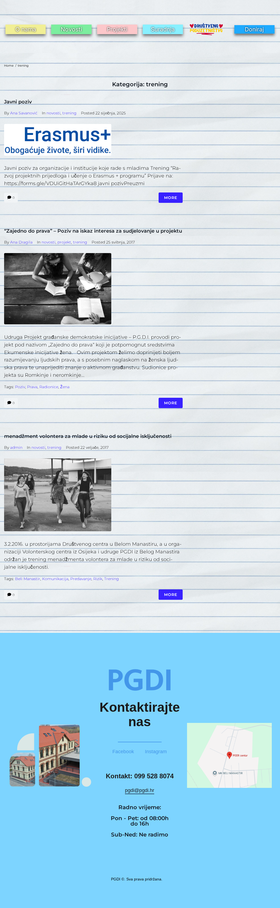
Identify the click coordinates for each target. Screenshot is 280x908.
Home (9, 65)
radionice (48, 386)
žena (64, 386)
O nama (25, 29)
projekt (64, 242)
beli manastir (27, 578)
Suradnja (163, 29)
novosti (53, 113)
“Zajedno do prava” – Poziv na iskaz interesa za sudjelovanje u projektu (93, 231)
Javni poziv (18, 102)
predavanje (80, 578)
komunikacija (55, 578)
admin (16, 447)
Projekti (117, 29)
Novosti (71, 29)
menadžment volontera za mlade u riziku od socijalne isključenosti (87, 436)
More (170, 197)
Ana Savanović (23, 113)
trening (69, 113)
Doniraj (254, 29)
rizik (97, 578)
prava (32, 386)
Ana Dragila (21, 242)
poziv (20, 386)
